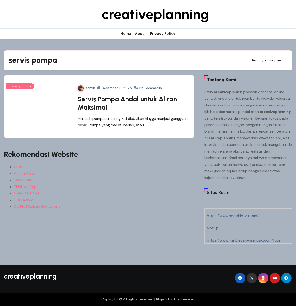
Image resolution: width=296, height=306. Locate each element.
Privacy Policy (163, 33)
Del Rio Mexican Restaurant (37, 206)
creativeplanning (155, 14)
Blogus (161, 299)
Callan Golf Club (27, 193)
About (140, 33)
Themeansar (183, 299)
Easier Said (23, 180)
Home (125, 33)
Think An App (25, 186)
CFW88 (20, 166)
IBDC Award (24, 200)
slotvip (213, 228)
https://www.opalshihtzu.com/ (233, 215)
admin (90, 88)
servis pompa (20, 86)
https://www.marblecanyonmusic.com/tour (244, 240)
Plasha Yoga (24, 173)
